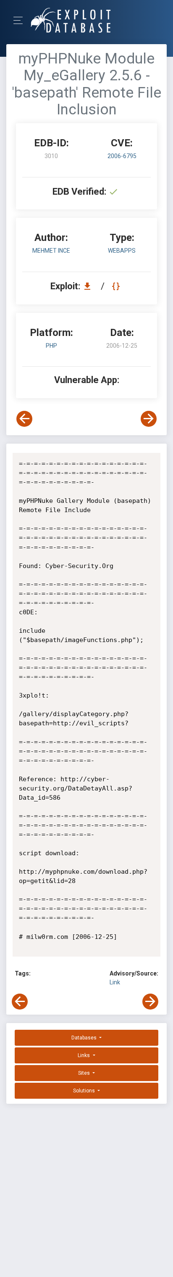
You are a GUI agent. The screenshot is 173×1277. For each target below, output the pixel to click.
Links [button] (84, 1055)
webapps (122, 250)
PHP (51, 345)
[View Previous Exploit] (24, 419)
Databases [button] (84, 1038)
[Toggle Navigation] (21, 20)
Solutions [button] (84, 1091)
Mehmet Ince (51, 250)
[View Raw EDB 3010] (117, 286)
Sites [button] (84, 1073)
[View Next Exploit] (149, 419)
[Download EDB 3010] (89, 286)
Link (115, 982)
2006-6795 (121, 156)
